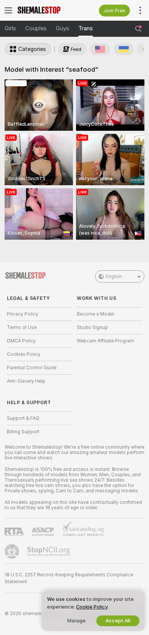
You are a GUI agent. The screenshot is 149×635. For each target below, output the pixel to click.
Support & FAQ (23, 418)
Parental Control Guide (32, 367)
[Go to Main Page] (45, 10)
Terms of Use (22, 327)
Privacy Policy (22, 314)
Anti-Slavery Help (26, 381)
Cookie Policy (91, 607)
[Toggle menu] (8, 10)
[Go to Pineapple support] (13, 551)
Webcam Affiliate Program (105, 341)
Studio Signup (92, 327)
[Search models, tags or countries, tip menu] (138, 29)
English (114, 276)
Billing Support (23, 431)
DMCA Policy (21, 341)
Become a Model (95, 314)
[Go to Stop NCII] (49, 551)
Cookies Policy (23, 354)
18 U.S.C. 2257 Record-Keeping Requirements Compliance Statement (69, 578)
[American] (100, 49)
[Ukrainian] (123, 49)
